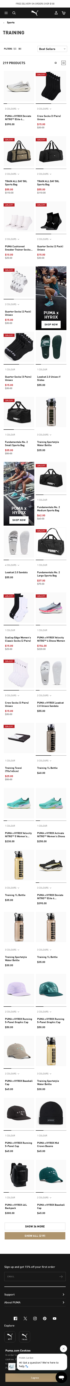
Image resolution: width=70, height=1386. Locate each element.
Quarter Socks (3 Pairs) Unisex (18, 378)
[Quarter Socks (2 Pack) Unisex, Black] (51, 216)
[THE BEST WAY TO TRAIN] (24, 1336)
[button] (7, 13)
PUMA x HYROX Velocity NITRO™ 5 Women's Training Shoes (18, 834)
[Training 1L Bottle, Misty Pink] (51, 927)
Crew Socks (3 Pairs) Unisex (49, 117)
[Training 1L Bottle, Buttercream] (19, 865)
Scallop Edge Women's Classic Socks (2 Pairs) (18, 639)
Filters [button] (8, 48)
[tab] (5, 103)
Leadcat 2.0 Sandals (16, 572)
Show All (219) (35, 1235)
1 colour (10, 369)
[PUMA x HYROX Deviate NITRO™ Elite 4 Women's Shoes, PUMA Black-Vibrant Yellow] (51, 865)
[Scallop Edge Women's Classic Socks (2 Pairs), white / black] (19, 608)
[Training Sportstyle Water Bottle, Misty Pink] (19, 927)
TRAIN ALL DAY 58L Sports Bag (16, 183)
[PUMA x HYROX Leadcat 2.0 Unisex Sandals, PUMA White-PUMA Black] (51, 673)
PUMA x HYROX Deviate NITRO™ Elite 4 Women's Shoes (18, 117)
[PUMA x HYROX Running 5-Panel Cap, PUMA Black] (19, 1113)
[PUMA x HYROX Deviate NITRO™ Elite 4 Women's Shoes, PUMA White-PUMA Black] (19, 86)
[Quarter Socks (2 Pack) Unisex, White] (19, 282)
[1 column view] (55, 62)
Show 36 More (35, 1226)
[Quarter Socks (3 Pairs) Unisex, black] (19, 347)
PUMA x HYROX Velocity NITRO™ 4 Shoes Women (51, 639)
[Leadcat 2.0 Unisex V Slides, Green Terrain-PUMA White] (51, 347)
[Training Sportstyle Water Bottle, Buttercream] (51, 1051)
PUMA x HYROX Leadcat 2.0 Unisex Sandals (50, 704)
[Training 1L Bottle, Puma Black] (51, 738)
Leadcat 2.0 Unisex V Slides (48, 378)
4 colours (10, 565)
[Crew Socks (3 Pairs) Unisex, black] (51, 86)
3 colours (10, 108)
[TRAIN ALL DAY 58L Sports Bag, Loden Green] (19, 151)
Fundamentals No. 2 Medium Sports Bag (48, 509)
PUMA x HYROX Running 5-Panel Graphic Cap (18, 1020)
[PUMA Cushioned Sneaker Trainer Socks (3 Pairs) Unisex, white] (19, 216)
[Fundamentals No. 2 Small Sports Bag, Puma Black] (19, 412)
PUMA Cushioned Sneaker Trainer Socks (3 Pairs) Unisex (18, 248)
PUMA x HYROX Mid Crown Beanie (48, 1144)
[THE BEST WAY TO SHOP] (9, 1336)
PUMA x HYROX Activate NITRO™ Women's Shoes (51, 834)
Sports (11, 22)
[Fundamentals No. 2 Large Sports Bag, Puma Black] (51, 542)
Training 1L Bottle (47, 767)
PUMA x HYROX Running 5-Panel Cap (18, 1144)
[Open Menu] (7, 13)
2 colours (10, 174)
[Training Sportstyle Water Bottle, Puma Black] (51, 412)
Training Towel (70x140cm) (13, 769)
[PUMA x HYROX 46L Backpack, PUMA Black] (19, 1175)
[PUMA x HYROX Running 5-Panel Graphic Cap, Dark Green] (51, 989)
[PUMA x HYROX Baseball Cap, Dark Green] (51, 1175)
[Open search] (14, 13)
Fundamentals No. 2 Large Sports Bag (48, 574)
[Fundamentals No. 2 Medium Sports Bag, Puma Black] (51, 477)
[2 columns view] (63, 62)
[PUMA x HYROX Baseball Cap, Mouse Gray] (19, 1051)
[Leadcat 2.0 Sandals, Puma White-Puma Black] (19, 542)
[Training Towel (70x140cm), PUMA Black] (19, 738)
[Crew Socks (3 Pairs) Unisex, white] (19, 673)
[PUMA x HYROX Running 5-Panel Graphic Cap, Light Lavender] (19, 989)
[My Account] (56, 13)
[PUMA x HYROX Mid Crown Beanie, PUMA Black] (51, 1113)
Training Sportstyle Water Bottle (48, 443)
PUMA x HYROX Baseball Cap (19, 1082)
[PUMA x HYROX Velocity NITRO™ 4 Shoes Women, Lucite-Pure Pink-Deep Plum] (51, 608)
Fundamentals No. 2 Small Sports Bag (16, 443)
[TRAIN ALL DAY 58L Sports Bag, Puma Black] (51, 151)
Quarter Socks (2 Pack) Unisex (50, 248)
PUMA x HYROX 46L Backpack (16, 1206)
